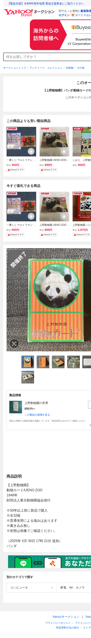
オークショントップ (14, 67)
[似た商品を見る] (14, 344)
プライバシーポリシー (58, 623)
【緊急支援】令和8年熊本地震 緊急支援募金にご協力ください (45, 3)
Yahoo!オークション (65, 616)
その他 (80, 67)
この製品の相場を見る (37, 414)
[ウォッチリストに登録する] (31, 151)
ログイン (64, 15)
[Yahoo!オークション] (30, 10)
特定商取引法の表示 (67, 627)
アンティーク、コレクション (45, 67)
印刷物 (69, 67)
